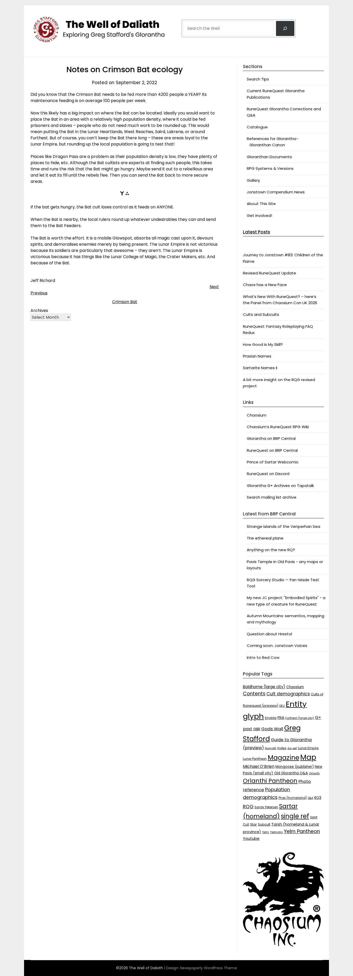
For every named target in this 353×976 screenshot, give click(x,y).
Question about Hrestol (269, 634)
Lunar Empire (308, 748)
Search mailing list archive (271, 497)
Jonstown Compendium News (276, 192)
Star (253, 824)
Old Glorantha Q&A (291, 773)
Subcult (264, 824)
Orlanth (314, 773)
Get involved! (259, 215)
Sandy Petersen (266, 807)
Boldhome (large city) (264, 686)
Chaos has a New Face (265, 284)
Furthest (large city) (299, 718)
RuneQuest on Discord (268, 473)
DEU (282, 706)
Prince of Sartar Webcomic (272, 462)
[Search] (285, 28)
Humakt (270, 748)
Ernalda (271, 718)
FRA (281, 717)
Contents (254, 693)
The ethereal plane (265, 538)
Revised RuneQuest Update (269, 273)
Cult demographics (288, 694)
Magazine (283, 757)
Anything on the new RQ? (271, 549)
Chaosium (256, 415)
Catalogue (257, 127)
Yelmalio (276, 832)
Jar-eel (292, 748)
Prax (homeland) (293, 798)
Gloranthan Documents (269, 156)
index (281, 748)
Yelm (265, 832)
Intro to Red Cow (263, 657)
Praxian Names (257, 356)
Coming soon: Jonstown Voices (277, 645)
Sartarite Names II (260, 367)
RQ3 (317, 797)
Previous (39, 293)
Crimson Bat (124, 302)
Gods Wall (272, 729)
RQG (248, 806)
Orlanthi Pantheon (270, 781)
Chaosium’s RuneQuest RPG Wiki (278, 426)
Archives (39, 311)
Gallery (253, 180)
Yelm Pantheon (302, 831)
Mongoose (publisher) (294, 766)
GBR (256, 729)
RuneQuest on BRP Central (272, 450)
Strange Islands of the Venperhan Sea (283, 526)
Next (214, 287)
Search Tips (258, 79)
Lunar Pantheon (255, 759)
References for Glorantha (271, 138)
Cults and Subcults (261, 314)
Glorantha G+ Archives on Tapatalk (280, 485)
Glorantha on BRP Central (271, 438)
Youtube (251, 838)
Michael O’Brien (258, 766)
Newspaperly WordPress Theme (208, 968)
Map (308, 757)
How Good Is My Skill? (263, 344)
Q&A (310, 798)
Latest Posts (256, 232)
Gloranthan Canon (267, 145)
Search (190, 14)
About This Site (261, 203)
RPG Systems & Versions (270, 168)
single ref (295, 816)
